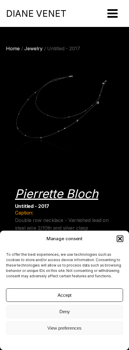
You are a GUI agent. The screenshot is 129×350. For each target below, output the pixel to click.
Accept (64, 295)
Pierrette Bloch (56, 193)
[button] (120, 239)
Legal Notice (64, 342)
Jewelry (33, 48)
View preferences (64, 328)
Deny (64, 311)
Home (13, 48)
